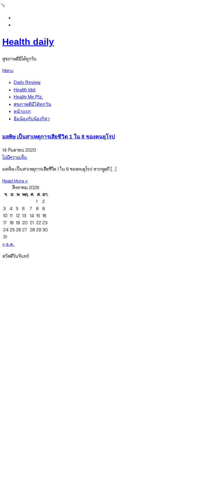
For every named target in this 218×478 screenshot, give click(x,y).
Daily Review (27, 82)
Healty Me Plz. (28, 97)
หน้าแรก (22, 111)
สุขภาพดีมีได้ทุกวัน (32, 104)
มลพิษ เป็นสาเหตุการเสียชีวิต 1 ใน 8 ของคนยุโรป (58, 137)
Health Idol (24, 89)
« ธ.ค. (8, 244)
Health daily (28, 42)
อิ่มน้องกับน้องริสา (32, 118)
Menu (7, 71)
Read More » (15, 181)
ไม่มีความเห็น (14, 157)
